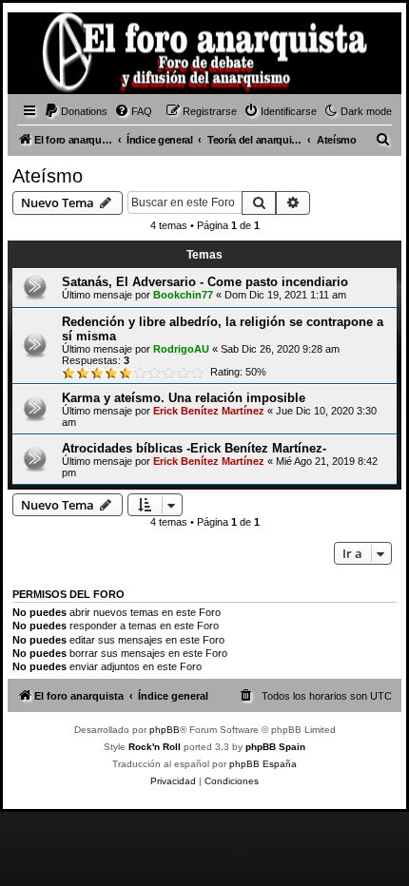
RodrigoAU (181, 349)
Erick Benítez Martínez (208, 410)
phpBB (164, 729)
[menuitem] (75, 111)
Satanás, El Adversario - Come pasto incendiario (205, 282)
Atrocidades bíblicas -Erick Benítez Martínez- (194, 448)
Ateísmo (47, 175)
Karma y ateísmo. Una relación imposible (183, 398)
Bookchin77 (183, 294)
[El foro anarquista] (43, 56)
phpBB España (263, 764)
